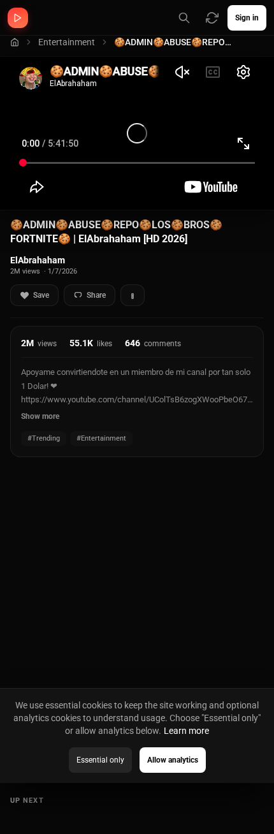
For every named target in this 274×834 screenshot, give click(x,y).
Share (96, 295)
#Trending (43, 438)
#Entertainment (101, 438)
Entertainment (66, 42)
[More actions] (132, 295)
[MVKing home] (18, 18)
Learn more (186, 731)
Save (41, 295)
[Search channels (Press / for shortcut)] (184, 18)
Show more (40, 416)
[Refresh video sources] (212, 18)
